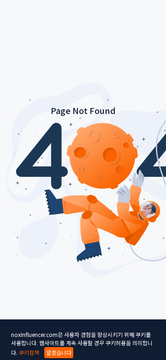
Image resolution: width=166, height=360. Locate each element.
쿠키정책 (29, 352)
